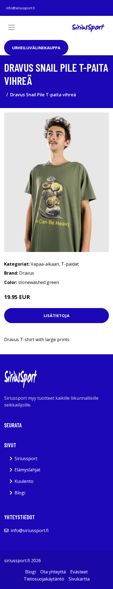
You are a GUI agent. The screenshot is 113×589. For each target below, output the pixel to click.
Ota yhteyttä (53, 572)
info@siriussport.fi (20, 8)
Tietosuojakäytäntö (44, 579)
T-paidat (70, 264)
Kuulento (24, 481)
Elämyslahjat (27, 470)
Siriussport (26, 458)
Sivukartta (79, 579)
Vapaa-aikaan (45, 264)
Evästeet (79, 572)
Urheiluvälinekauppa (36, 47)
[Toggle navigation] (11, 27)
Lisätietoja (56, 315)
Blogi (20, 493)
